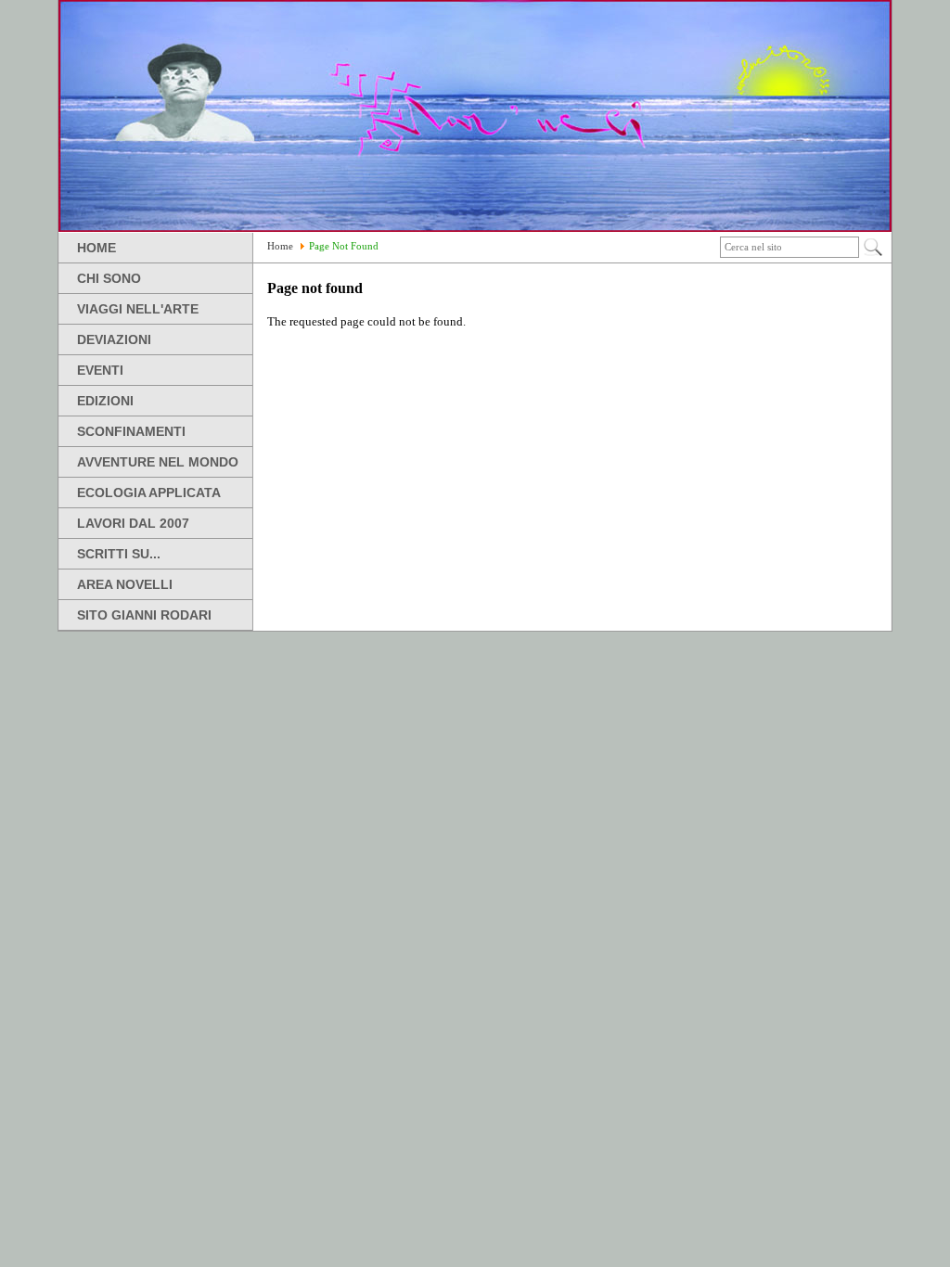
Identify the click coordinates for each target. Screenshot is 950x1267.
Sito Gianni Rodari (144, 615)
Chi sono (109, 278)
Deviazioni (114, 339)
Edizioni (105, 400)
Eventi (100, 370)
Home (96, 247)
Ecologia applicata (149, 492)
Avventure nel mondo (157, 461)
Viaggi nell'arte (138, 308)
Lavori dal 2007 (133, 523)
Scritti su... (118, 553)
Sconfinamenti (131, 431)
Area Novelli (125, 584)
